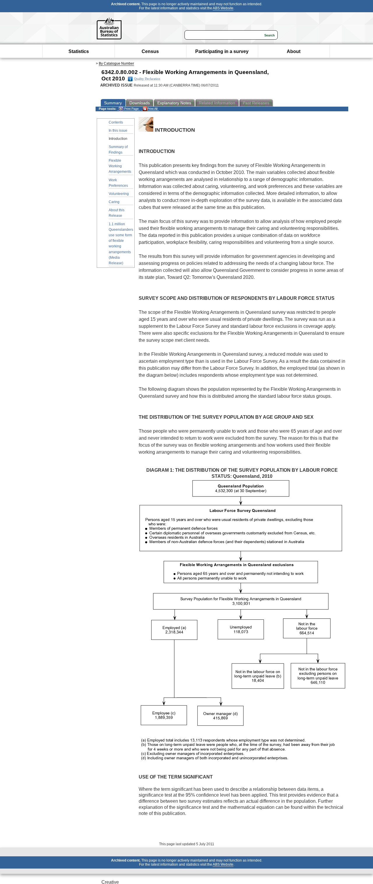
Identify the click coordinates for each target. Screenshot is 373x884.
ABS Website (223, 8)
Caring (114, 202)
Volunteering (119, 194)
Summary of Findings (118, 149)
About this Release (116, 213)
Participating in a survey (222, 51)
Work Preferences (118, 183)
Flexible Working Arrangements (120, 166)
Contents (116, 122)
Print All (152, 108)
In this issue (118, 130)
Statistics (78, 51)
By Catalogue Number (116, 63)
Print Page (131, 108)
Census (150, 51)
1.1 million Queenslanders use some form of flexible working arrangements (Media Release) (121, 243)
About (293, 51)
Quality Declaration (147, 78)
